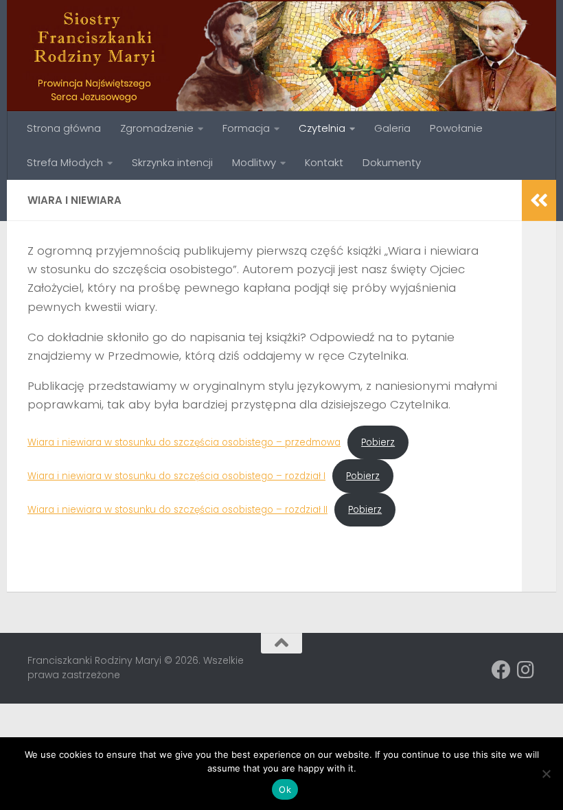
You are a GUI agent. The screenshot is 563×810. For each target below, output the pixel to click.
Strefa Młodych (65, 162)
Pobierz (378, 442)
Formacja (246, 128)
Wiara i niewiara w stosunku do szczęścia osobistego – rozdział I (176, 476)
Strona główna (64, 128)
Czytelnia (322, 128)
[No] (546, 773)
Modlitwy (254, 162)
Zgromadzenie (157, 128)
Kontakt (324, 162)
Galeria (392, 128)
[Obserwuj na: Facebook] (501, 670)
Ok (285, 789)
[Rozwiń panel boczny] (539, 200)
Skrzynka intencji (172, 162)
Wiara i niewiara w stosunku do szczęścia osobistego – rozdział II (177, 509)
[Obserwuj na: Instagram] (526, 670)
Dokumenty (392, 162)
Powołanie (456, 128)
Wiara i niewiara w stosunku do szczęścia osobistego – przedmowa (184, 442)
